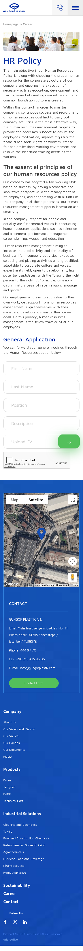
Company (12, 711)
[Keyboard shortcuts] (30, 585)
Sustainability (16, 885)
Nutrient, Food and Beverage (23, 859)
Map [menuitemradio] (14, 500)
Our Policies (11, 743)
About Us (9, 722)
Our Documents (14, 749)
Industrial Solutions (22, 813)
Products (12, 769)
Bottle (7, 794)
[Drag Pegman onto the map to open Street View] (72, 577)
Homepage (11, 24)
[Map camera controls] (72, 561)
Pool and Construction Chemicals (26, 838)
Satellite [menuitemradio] (35, 500)
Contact (11, 901)
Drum (7, 780)
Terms (75, 585)
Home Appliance (14, 872)
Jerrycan (9, 787)
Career (9, 893)
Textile (7, 831)
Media (7, 756)
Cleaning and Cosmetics (20, 824)
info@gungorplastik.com (37, 668)
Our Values (11, 736)
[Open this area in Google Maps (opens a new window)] (12, 584)
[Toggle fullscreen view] (72, 499)
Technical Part (13, 801)
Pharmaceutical (14, 865)
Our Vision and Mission (19, 729)
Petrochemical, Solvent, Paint (24, 845)
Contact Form (34, 683)
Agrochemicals (13, 852)
